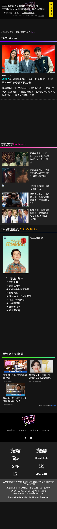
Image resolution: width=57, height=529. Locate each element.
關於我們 (11, 430)
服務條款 (23, 430)
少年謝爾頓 (14, 303)
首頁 (11, 32)
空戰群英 (13, 282)
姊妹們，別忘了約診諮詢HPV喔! (15, 376)
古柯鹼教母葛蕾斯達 (19, 289)
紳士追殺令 (14, 307)
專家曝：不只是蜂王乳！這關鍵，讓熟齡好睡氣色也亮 (40, 376)
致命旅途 (13, 293)
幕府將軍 (17, 278)
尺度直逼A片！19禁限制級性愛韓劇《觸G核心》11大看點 (39, 173)
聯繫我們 (46, 430)
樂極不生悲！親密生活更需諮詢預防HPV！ (15, 399)
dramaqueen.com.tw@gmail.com (28, 493)
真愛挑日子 (14, 285)
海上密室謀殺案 (17, 300)
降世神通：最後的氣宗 (20, 296)
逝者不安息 (14, 310)
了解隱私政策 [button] (28, 12)
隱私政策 (34, 430)
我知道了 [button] (51, 9)
